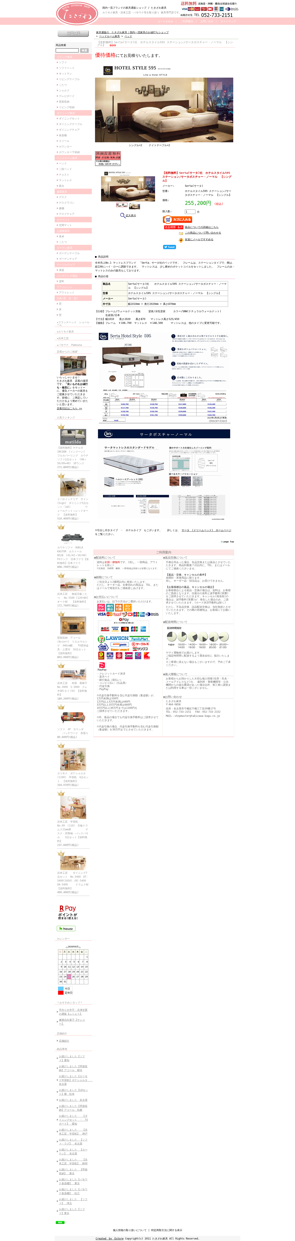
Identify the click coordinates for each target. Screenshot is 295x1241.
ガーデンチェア (68, 258)
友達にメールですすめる (199, 239)
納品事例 (62, 1049)
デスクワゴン (67, 202)
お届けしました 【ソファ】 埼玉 (73, 1201)
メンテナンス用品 (67, 275)
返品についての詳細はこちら (202, 227)
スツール (64, 140)
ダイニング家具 (66, 113)
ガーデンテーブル (69, 253)
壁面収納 (64, 101)
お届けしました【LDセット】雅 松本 (73, 1092)
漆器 (61, 270)
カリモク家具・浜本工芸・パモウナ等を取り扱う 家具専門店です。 (142, 12)
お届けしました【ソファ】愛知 (72, 1058)
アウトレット (64, 287)
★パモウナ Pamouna (69, 345)
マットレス (65, 180)
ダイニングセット (69, 118)
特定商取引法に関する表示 (166, 1230)
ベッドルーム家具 (67, 158)
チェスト (64, 174)
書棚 (61, 208)
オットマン (65, 73)
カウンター (65, 146)
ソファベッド (67, 68)
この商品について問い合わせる (203, 232)
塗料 (61, 281)
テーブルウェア (66, 264)
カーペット (63, 219)
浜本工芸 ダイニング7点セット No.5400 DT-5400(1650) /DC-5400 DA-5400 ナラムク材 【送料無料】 (75, 880)
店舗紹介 (62, 1033)
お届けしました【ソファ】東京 (72, 1211)
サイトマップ (228, 21)
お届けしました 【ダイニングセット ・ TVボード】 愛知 (73, 1119)
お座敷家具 (63, 231)
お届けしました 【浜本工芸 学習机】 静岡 (73, 1161)
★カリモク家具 (65, 331)
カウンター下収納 (69, 152)
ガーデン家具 (64, 247)
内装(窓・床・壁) (67, 298)
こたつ (63, 84)
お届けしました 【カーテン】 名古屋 (73, 1151)
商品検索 (61, 45)
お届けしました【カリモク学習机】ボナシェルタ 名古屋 (74, 1080)
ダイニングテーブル (70, 124)
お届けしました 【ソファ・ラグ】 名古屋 (73, 1141)
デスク (63, 197)
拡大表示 (131, 215)
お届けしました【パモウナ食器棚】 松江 (73, 1191)
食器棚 (63, 135)
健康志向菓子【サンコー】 (72, 1021)
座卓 (61, 236)
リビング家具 (64, 57)
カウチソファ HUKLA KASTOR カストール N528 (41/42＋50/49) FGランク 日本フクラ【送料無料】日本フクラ (73, 555)
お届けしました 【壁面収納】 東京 (73, 1171)
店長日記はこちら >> (69, 408)
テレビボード (67, 96)
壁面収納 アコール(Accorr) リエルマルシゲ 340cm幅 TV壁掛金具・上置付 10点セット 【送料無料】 (73, 645)
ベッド (63, 163)
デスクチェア (67, 213)
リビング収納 (67, 107)
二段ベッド (65, 169)
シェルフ (64, 90)
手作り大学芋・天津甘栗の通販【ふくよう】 (73, 1011)
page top (229, 541)
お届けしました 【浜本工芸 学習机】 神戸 (73, 1131)
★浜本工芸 (63, 338)
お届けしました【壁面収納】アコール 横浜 (73, 1068)
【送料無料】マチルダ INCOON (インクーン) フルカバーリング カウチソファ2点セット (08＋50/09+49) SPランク (72, 455)
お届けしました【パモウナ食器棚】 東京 (73, 1181)
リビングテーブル (69, 79)
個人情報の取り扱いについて (130, 1230)
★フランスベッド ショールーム (73, 323)
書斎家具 (62, 191)
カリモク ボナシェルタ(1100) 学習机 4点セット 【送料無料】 (73, 777)
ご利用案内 (186, 21)
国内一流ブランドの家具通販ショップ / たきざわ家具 (134, 7)
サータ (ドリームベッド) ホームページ (206, 530)
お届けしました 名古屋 (73, 1100)
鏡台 (61, 185)
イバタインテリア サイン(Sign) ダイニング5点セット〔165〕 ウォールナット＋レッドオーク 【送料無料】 (73, 507)
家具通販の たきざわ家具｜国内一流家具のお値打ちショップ (132, 32)
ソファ (63, 62)
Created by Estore (110, 1238)
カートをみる (165, 21)
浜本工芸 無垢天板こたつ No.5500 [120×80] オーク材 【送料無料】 (74, 597)
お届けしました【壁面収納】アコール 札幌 (73, 1108)
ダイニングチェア (69, 129)
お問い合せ (206, 21)
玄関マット (65, 225)
